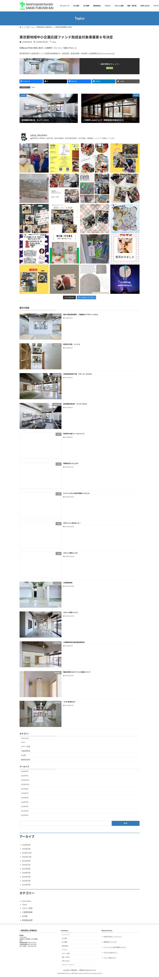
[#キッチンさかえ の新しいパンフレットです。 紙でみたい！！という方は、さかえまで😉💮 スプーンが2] (64, 158)
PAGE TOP (153, 946)
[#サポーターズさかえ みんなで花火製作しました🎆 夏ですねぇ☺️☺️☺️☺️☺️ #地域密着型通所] (125, 158)
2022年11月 (25, 784)
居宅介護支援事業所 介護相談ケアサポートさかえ (80, 314)
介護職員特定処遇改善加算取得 (73, 642)
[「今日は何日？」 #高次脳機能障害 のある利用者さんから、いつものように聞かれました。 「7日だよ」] (125, 279)
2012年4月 (24, 815)
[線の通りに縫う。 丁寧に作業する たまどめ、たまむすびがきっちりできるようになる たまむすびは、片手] (94, 279)
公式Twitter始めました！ (72, 523)
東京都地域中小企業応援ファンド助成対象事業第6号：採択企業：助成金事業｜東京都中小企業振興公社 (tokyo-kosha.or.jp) (67, 53)
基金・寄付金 (66, 957)
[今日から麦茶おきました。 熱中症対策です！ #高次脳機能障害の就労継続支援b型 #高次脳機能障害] (125, 248)
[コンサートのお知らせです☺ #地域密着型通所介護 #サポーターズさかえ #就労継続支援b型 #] (34, 248)
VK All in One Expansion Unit (93, 973)
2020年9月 (24, 802)
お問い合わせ (66, 961)
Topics (33, 87)
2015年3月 (24, 811)
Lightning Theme (79, 973)
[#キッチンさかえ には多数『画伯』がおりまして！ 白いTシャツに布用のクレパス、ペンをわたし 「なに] (64, 248)
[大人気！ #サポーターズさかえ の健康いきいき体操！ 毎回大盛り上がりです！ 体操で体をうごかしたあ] (64, 218)
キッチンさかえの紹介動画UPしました (76, 493)
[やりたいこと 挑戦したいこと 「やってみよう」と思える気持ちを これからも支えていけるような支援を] (94, 218)
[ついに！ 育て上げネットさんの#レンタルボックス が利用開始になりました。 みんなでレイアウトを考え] (94, 188)
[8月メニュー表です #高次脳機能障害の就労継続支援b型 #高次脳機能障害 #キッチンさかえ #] (34, 188)
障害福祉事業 (25, 760)
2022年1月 (24, 793)
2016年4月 (24, 806)
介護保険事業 (25, 751)
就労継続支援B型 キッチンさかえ (75, 404)
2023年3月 (24, 776)
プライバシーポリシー (68, 965)
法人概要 (64, 942)
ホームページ (66, 934)
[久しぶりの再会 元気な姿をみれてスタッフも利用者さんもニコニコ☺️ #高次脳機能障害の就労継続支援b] (125, 188)
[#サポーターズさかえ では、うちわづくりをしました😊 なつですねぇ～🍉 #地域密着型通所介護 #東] (125, 218)
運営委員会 (65, 946)
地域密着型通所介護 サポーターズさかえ (77, 374)
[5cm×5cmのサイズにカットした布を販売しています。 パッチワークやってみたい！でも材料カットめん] (34, 279)
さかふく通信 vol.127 (70, 612)
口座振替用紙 (67, 583)
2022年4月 (24, 789)
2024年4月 (24, 771)
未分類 (23, 755)
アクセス (64, 949)
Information (25, 738)
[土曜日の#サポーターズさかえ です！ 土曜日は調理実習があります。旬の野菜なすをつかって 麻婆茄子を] (94, 158)
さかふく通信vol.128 (70, 553)
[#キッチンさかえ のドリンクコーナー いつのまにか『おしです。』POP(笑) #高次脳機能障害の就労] (94, 248)
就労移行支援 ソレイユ (71, 344)
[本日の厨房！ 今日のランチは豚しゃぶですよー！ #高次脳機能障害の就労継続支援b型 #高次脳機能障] (34, 158)
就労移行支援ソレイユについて (73, 434)
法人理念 (64, 938)
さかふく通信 (25, 746)
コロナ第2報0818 (69, 702)
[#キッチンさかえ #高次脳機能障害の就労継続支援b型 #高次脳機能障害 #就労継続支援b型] (64, 188)
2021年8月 (24, 798)
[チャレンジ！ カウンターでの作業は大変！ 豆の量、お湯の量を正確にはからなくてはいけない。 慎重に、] (34, 218)
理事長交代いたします (70, 463)
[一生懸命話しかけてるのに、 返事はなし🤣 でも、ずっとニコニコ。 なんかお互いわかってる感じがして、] (64, 279)
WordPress (67, 973)
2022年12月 (25, 780)
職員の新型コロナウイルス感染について (77, 672)
